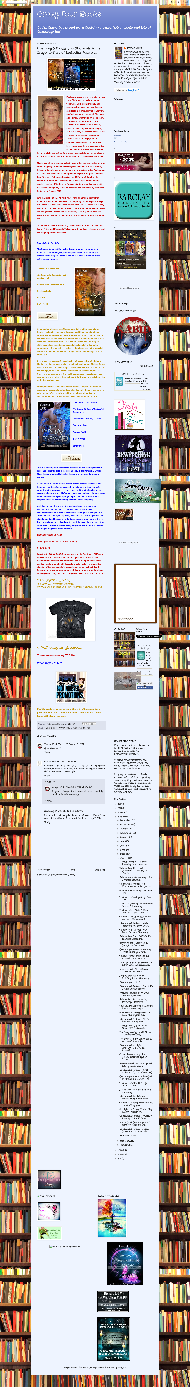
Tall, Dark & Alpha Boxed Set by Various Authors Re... (135, 1040)
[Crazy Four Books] (115, 138)
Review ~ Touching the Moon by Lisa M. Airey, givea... (136, 1104)
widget (150, 366)
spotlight (87, 728)
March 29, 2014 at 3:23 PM (62, 761)
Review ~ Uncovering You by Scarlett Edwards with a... (134, 957)
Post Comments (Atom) (63, 874)
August (124, 837)
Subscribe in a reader (125, 310)
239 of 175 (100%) (144, 671)
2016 (120, 808)
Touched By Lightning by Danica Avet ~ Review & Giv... (136, 1007)
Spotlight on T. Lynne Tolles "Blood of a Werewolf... (133, 1027)
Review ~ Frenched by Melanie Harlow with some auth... (135, 918)
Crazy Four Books (69, 14)
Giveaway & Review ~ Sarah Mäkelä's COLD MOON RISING (135, 1071)
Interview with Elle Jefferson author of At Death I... (134, 970)
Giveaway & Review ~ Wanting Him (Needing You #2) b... (135, 950)
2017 (120, 803)
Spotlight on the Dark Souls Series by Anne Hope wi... (133, 863)
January (124, 1144)
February (125, 1140)
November (125, 824)
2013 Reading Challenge (132, 373)
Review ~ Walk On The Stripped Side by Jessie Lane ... (135, 1064)
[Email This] (83, 723)
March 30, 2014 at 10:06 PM (69, 810)
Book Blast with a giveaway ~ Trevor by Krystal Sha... (134, 1014)
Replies (51, 781)
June (123, 845)
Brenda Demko (134, 48)
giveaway (77, 728)
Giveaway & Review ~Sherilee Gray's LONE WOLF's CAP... (134, 1130)
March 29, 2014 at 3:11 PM (71, 744)
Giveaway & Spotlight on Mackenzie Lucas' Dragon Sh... (135, 885)
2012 (120, 1154)
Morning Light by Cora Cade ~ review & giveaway (135, 994)
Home (72, 869)
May (123, 849)
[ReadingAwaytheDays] (125, 1284)
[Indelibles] (127, 689)
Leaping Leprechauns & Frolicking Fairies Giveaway (134, 977)
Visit (121, 303)
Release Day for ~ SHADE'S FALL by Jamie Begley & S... (136, 937)
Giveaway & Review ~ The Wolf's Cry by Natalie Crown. (136, 987)
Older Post (99, 869)
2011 (120, 1158)
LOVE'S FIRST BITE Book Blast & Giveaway (135, 1091)
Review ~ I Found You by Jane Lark (135, 898)
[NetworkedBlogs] (144, 686)
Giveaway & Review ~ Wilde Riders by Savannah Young (134, 924)
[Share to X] (88, 723)
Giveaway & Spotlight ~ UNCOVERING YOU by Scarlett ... (131, 1048)
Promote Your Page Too (122, 142)
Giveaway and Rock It (130, 982)
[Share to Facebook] (91, 723)
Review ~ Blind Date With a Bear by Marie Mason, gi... (133, 911)
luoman (100, 1367)
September (126, 832)
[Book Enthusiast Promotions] (64, 1246)
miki (46, 761)
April (123, 853)
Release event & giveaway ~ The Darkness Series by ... (135, 878)
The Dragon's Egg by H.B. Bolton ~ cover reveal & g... (135, 1033)
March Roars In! (128, 1135)
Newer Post (44, 869)
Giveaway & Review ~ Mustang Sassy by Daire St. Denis (135, 1117)
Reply (47, 752)
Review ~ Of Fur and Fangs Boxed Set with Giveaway (133, 931)
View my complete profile (127, 82)
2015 (120, 812)
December (126, 820)
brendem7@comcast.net (126, 753)
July (122, 841)
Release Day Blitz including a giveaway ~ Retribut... (134, 1000)
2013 (120, 1150)
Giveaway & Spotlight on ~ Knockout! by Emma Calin (133, 1097)
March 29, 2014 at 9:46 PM (78, 787)
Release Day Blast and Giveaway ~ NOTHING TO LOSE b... (133, 871)
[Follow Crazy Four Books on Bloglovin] (127, 91)
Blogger (122, 1367)
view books (146, 389)
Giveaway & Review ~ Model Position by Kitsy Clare (134, 1020)
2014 (120, 816)
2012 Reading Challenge (144, 647)
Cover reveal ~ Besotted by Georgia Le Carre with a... (133, 944)
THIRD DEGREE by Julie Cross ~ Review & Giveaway (135, 905)
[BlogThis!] (85, 723)
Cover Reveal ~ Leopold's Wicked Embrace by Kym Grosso (133, 1057)
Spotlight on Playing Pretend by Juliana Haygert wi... (135, 1110)
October (125, 828)
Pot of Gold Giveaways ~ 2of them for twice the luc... (134, 1123)
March (124, 858)
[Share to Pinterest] (94, 723)
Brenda (127, 378)
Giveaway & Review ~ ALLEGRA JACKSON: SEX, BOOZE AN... (135, 1078)
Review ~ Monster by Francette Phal (135, 892)
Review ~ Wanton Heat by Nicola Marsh (133, 1084)
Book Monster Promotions (58, 728)
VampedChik (50, 744)
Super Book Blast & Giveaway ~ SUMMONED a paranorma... (135, 964)
